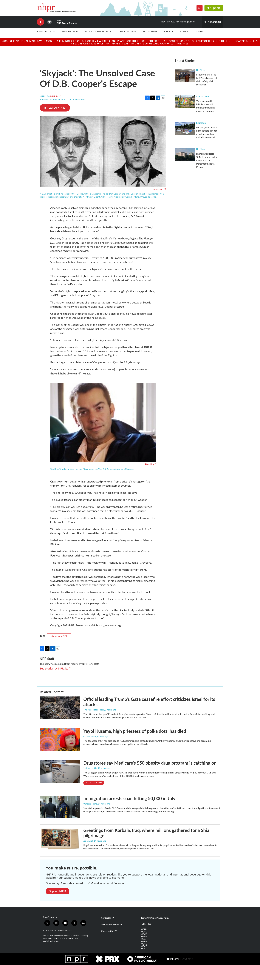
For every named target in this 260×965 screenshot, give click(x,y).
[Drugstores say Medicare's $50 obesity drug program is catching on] (60, 771)
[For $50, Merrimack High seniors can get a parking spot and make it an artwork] (185, 128)
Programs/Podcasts (98, 31)
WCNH (144, 929)
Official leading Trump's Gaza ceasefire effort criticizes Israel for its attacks (149, 701)
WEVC (144, 931)
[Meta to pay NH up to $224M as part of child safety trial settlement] (185, 75)
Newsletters (70, 31)
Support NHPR (57, 891)
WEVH (144, 936)
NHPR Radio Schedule (111, 924)
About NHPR (150, 31)
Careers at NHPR (109, 931)
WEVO (144, 944)
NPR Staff (55, 96)
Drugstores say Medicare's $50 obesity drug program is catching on (150, 763)
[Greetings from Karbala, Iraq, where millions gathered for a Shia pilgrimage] (60, 839)
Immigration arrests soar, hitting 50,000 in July (129, 798)
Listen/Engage (127, 31)
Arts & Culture (202, 96)
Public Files (146, 924)
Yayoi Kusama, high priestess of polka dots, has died (134, 731)
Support (215, 7)
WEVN (144, 941)
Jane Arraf (88, 840)
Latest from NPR (59, 636)
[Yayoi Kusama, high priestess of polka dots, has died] (60, 739)
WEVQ (144, 946)
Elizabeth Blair (89, 736)
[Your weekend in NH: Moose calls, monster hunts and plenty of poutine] (185, 101)
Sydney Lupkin (90, 768)
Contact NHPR (108, 918)
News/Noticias (46, 31)
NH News (200, 70)
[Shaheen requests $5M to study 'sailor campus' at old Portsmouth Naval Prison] (185, 154)
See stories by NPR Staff (55, 668)
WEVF (144, 934)
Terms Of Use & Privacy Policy (155, 918)
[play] (40, 22)
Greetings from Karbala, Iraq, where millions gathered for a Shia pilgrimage (146, 833)
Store (200, 31)
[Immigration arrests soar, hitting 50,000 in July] (60, 807)
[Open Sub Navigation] (58, 31)
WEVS (144, 948)
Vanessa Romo (90, 803)
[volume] (49, 22)
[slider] (54, 21)
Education (201, 122)
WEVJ (143, 939)
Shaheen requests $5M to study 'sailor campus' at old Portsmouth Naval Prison (206, 160)
